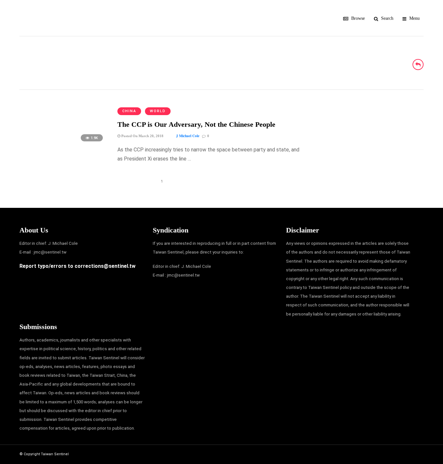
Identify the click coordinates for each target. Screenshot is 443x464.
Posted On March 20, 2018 (141, 136)
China (129, 111)
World (158, 111)
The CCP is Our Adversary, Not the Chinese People (196, 124)
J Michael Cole (187, 135)
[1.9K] (63, 144)
